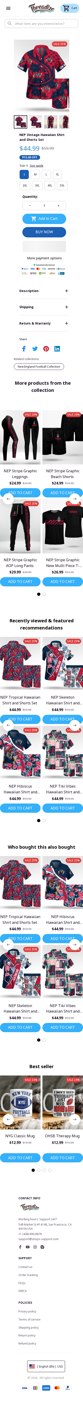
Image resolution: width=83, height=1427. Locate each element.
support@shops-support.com (38, 1239)
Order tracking (28, 1275)
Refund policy (27, 1343)
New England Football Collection (39, 367)
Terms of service (29, 1319)
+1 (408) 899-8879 (30, 1234)
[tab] (38, 594)
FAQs (22, 1283)
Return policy (27, 1335)
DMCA (22, 1291)
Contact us (25, 1267)
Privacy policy (27, 1311)
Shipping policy (28, 1328)
